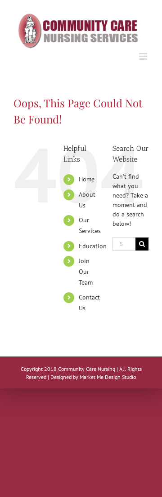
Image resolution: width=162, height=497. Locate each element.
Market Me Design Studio (108, 377)
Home (86, 179)
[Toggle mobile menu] (143, 56)
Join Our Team (86, 271)
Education (93, 246)
